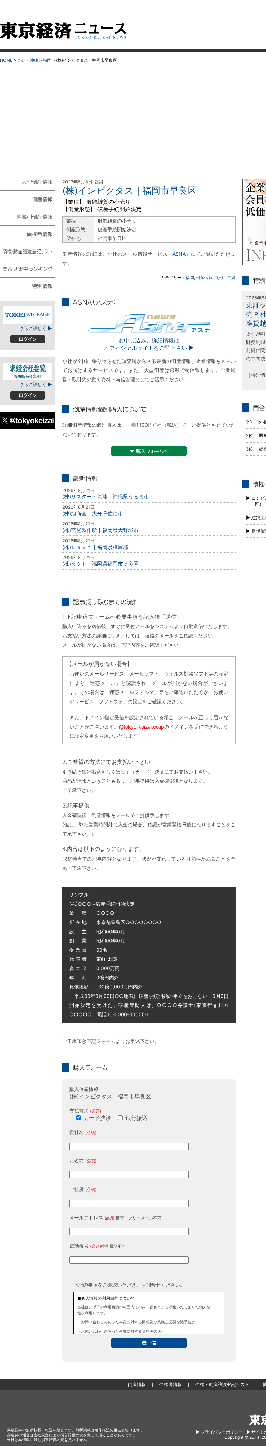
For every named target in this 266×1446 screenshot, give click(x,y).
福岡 (47, 60)
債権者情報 (27, 233)
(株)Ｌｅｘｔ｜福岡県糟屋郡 (95, 547)
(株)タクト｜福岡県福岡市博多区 (100, 563)
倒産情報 (204, 277)
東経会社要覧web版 (27, 371)
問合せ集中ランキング (27, 268)
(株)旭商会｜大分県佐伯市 (92, 513)
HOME (6, 60)
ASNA (179, 254)
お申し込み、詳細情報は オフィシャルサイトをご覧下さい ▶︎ (149, 344)
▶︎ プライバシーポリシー (219, 1432)
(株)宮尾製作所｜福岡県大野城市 (100, 530)
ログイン (27, 339)
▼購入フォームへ (149, 451)
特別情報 (27, 285)
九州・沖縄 (27, 60)
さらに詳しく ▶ (35, 328)
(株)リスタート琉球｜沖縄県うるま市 (105, 496)
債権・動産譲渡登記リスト (27, 251)
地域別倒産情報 (27, 216)
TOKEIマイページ (27, 315)
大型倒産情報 (27, 184)
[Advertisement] (133, 118)
